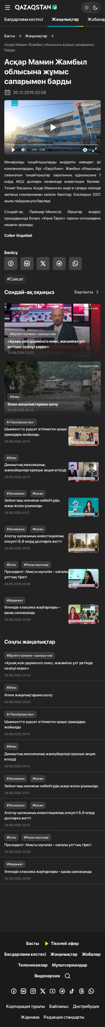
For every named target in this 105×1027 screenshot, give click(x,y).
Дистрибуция (86, 1006)
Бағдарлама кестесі (23, 19)
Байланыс (59, 1006)
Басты (9, 36)
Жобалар (91, 954)
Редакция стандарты (64, 1017)
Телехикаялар (33, 965)
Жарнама (30, 1017)
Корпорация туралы (25, 1006)
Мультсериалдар (69, 965)
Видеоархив (47, 975)
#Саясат (15, 279)
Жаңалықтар (65, 19)
